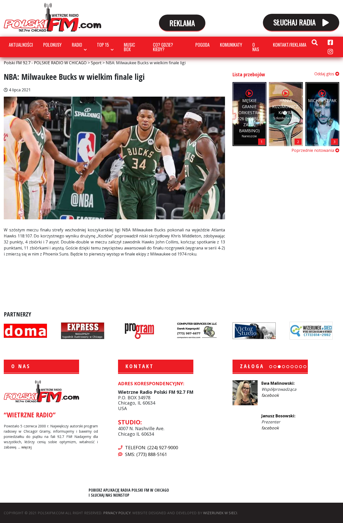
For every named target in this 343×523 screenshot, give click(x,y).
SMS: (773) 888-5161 (146, 454)
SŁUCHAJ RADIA (295, 22)
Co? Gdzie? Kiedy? (163, 46)
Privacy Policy (117, 512)
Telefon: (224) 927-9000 (151, 447)
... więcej (25, 447)
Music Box (129, 46)
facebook (270, 395)
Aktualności (21, 44)
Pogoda (202, 44)
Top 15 (103, 44)
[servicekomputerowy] (196, 330)
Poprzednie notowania (313, 150)
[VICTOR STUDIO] (254, 330)
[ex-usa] (82, 330)
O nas (255, 46)
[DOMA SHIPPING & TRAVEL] (25, 330)
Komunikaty (231, 44)
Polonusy (52, 44)
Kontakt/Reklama (289, 44)
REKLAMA (182, 22)
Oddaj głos (324, 74)
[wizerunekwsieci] (311, 330)
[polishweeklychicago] (139, 330)
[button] (270, 366)
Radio (77, 44)
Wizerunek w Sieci (220, 512)
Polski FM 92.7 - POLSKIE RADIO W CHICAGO (52, 17)
